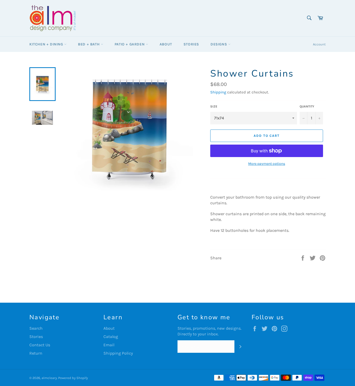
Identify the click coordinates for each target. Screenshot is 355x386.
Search (36, 328)
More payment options (266, 163)
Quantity (307, 106)
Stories (191, 44)
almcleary (49, 378)
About (166, 44)
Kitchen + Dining (46, 44)
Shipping (218, 92)
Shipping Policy (118, 353)
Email (108, 344)
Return (35, 353)
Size (213, 106)
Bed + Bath (89, 44)
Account (319, 44)
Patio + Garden (130, 44)
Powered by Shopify (73, 378)
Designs (219, 44)
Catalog (110, 336)
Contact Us (39, 344)
